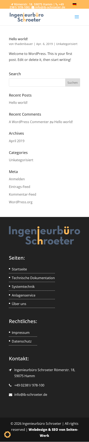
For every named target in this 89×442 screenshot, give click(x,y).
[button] (7, 434)
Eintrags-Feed (19, 186)
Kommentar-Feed (22, 194)
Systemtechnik (23, 286)
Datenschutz (22, 341)
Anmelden (17, 179)
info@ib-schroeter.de (30, 394)
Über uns (19, 304)
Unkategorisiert (66, 44)
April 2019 (16, 141)
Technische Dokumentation (33, 278)
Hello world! (18, 39)
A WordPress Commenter (29, 122)
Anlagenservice (23, 295)
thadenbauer (24, 44)
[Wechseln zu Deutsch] (74, 4)
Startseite (19, 269)
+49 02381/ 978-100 (29, 385)
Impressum (21, 332)
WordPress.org (20, 202)
